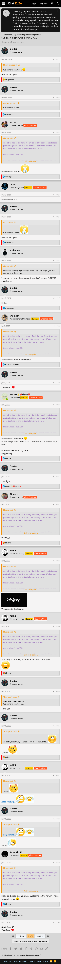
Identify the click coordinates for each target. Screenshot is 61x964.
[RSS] (55, 961)
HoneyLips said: (10, 103)
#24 (58, 195)
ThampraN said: (10, 697)
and (12, 364)
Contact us (6, 961)
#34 (58, 626)
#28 (58, 326)
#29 (58, 382)
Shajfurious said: (10, 65)
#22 (58, 98)
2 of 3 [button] (30, 936)
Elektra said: (8, 138)
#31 (58, 476)
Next (39, 936)
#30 (58, 405)
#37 (58, 775)
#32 (58, 504)
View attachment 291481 (13, 701)
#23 (58, 132)
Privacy (32, 961)
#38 (58, 819)
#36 (58, 726)
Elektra (6, 42)
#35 (58, 691)
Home (45, 961)
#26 (58, 260)
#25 (58, 217)
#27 (58, 298)
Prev (22, 936)
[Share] (53, 59)
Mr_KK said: (8, 222)
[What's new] (52, 3)
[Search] (57, 3)
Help (39, 961)
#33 (58, 561)
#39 (58, 862)
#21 (58, 59)
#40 (58, 922)
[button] (4, 3)
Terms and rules (20, 961)
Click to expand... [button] (31, 161)
